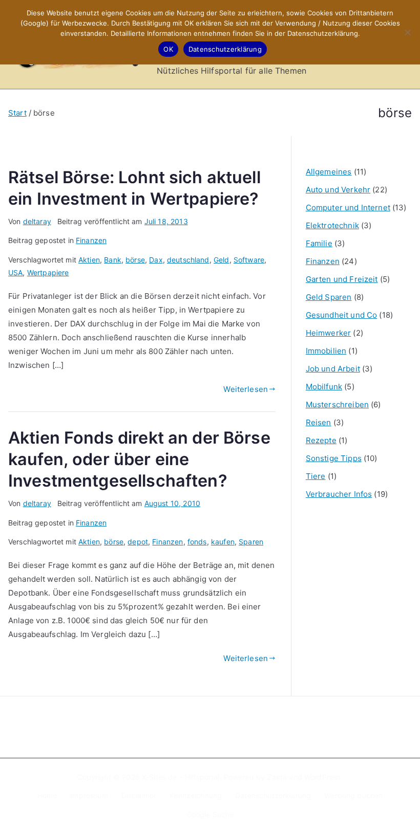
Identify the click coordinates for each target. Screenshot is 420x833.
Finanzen (91, 240)
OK (168, 49)
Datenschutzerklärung (273, 795)
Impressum (89, 795)
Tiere (316, 476)
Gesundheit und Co (341, 315)
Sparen (251, 541)
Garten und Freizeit (342, 279)
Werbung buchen (353, 795)
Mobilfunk (324, 386)
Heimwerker (328, 333)
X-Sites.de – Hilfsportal (181, 777)
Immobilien (326, 351)
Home (47, 795)
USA (15, 272)
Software (249, 259)
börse (135, 259)
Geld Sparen (329, 297)
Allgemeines (329, 172)
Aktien (89, 259)
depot (138, 541)
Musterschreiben (337, 404)
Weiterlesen (245, 389)
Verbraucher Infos (339, 494)
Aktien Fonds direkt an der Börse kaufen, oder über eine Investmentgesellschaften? (139, 459)
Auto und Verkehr (338, 189)
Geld (221, 259)
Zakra (277, 777)
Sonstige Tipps (334, 458)
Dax (155, 259)
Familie (319, 243)
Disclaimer (139, 795)
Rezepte (321, 440)
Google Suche (210, 814)
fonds (197, 541)
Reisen (318, 422)
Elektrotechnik (332, 225)
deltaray (37, 221)
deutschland (188, 259)
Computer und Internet (348, 207)
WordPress (322, 777)
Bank (112, 259)
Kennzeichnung (196, 795)
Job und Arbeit (333, 369)
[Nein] (407, 32)
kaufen (223, 541)
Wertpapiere (48, 272)
